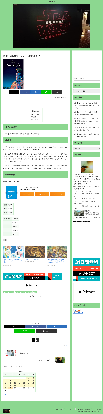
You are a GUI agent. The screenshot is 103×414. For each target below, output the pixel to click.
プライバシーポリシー (69, 409)
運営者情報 (59, 409)
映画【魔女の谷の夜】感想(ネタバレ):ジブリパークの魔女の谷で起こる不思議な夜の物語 (56, 260)
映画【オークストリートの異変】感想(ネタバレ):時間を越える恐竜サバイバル (87, 113)
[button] (57, 92)
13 (19, 383)
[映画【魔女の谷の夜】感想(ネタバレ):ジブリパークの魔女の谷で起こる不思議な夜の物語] (57, 252)
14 (24, 383)
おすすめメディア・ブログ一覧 (93, 409)
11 (10, 383)
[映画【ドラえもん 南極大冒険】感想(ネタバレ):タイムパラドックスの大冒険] (13, 252)
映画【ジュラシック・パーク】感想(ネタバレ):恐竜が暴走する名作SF (87, 129)
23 (33, 385)
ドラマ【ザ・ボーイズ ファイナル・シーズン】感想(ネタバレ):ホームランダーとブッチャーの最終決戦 (87, 120)
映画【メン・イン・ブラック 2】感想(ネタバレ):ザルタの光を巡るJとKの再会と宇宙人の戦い (87, 105)
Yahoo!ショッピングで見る (57, 194)
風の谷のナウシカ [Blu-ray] (27, 190)
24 (5, 388)
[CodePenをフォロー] (37, 340)
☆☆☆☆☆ (35, 119)
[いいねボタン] (5, 240)
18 (10, 385)
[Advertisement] (35, 102)
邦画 (35, 292)
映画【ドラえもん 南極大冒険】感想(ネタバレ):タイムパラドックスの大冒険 (13, 260)
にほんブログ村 (78, 313)
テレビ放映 (29, 292)
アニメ (22, 292)
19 (15, 385)
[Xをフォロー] (33, 340)
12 (15, 383)
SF (5, 292)
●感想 (34, 117)
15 (28, 383)
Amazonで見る (26, 194)
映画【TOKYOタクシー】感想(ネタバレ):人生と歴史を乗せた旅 (87, 135)
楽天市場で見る (42, 194)
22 (28, 385)
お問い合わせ (79, 409)
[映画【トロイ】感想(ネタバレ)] (35, 252)
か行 (17, 292)
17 (5, 385)
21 (24, 385)
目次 (33, 111)
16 (33, 383)
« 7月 (4, 395)
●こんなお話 (35, 114)
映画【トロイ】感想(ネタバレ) (33, 259)
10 (5, 383)
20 (19, 385)
